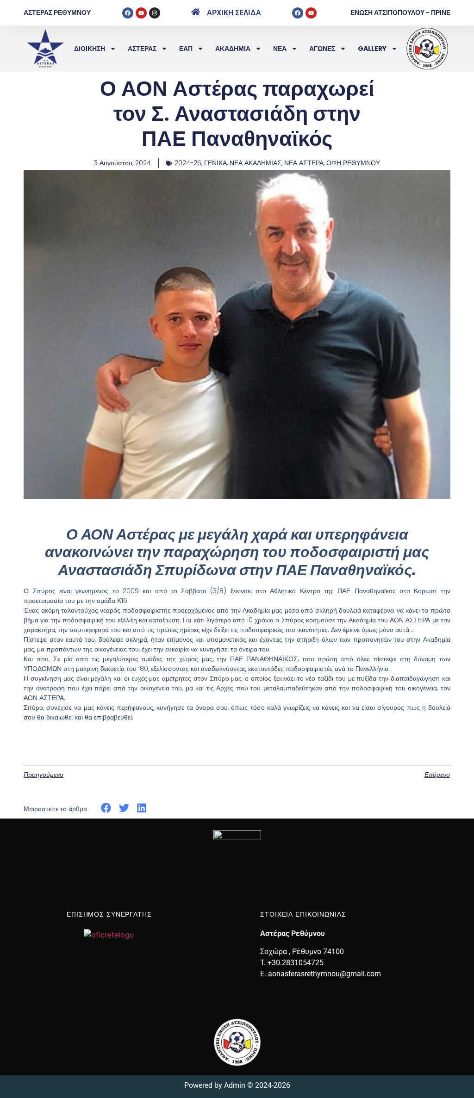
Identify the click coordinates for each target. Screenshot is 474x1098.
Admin (234, 1085)
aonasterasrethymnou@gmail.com (324, 973)
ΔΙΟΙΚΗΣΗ (89, 48)
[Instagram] (154, 13)
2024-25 (188, 162)
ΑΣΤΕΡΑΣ (142, 48)
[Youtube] (141, 13)
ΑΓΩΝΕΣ (322, 48)
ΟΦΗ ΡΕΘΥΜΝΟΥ (353, 162)
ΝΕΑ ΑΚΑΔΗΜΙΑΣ (255, 162)
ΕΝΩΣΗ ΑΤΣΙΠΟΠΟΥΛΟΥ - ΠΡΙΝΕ (400, 12)
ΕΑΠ (186, 48)
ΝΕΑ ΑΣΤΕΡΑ (304, 162)
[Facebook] (127, 13)
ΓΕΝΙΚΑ (215, 162)
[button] (106, 808)
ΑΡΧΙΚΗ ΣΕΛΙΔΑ (234, 12)
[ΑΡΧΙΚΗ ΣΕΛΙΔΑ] (195, 11)
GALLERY (372, 48)
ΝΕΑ (280, 48)
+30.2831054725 (296, 962)
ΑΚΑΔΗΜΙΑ (232, 48)
